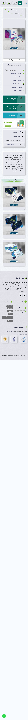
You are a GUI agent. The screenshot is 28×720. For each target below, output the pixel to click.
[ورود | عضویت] (8, 2)
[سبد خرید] (3, 2)
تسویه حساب (21, 312)
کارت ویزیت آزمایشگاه (9, 70)
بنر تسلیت (10, 313)
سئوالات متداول (17, 136)
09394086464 (10, 331)
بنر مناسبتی (10, 308)
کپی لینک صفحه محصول (12, 144)
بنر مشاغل (10, 320)
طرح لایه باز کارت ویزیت (12, 9)
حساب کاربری (20, 308)
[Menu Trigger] (20, 3)
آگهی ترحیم (10, 311)
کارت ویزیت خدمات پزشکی (17, 11)
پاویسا (22, 9)
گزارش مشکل (17, 132)
